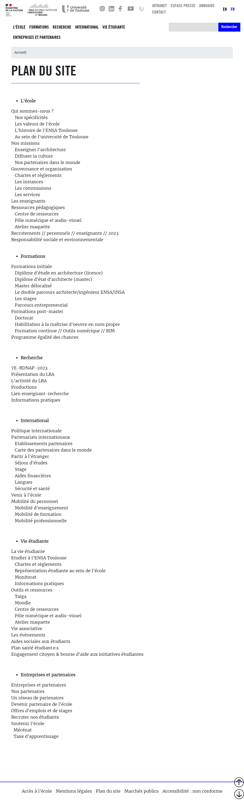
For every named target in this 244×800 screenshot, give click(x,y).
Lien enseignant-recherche (40, 393)
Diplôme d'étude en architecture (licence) (57, 273)
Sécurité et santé (32, 488)
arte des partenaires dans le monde (55, 450)
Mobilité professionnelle (41, 520)
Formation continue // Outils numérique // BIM (65, 330)
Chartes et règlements (36, 175)
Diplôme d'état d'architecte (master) (53, 279)
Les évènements (28, 635)
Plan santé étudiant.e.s (35, 648)
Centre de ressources (35, 214)
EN (225, 10)
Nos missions (25, 143)
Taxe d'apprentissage (36, 736)
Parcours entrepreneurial (41, 305)
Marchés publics (141, 791)
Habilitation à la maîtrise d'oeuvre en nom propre (67, 324)
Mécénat (23, 730)
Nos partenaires (28, 691)
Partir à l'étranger (30, 456)
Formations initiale (32, 266)
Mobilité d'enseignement (41, 508)
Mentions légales (74, 791)
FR (233, 10)
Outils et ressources (31, 590)
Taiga (20, 596)
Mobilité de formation (38, 514)
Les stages (23, 298)
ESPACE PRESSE (183, 6)
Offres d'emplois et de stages (41, 710)
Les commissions (33, 188)
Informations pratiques (35, 400)
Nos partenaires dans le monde (47, 162)
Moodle (23, 603)
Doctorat (24, 318)
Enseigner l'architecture (38, 149)
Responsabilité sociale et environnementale (57, 239)
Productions (24, 387)
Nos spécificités (31, 117)
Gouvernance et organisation (41, 169)
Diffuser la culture (34, 156)
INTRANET (159, 6)
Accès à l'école (37, 791)
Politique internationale (36, 430)
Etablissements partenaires (43, 443)
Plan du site (108, 791)
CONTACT (159, 12)
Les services (27, 194)
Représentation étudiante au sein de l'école (60, 570)
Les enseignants (28, 201)
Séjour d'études (31, 463)
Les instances (29, 181)
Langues (23, 482)
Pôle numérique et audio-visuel (48, 220)
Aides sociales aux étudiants (40, 641)
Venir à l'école (26, 495)
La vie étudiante (28, 551)
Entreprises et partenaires (38, 685)
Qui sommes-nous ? (32, 111)
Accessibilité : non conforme (193, 791)
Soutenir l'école (27, 723)
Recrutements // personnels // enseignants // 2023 (64, 233)
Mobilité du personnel (34, 501)
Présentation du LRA (32, 374)
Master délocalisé (33, 285)
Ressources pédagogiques (38, 207)
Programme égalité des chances (44, 337)
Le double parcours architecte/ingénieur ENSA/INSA (70, 292)
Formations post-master (37, 311)
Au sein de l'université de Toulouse (51, 136)
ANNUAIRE (207, 6)
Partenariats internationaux (40, 437)
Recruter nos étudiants (35, 717)
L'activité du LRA (29, 380)
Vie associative (26, 628)
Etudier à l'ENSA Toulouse (38, 558)
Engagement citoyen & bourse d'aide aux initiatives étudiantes (77, 654)
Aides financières (33, 475)
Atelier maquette (32, 226)
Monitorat (25, 577)
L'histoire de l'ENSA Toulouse (46, 130)
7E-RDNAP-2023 (29, 368)
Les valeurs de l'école (37, 124)
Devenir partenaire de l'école (41, 704)
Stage (20, 469)
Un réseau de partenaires (37, 698)
